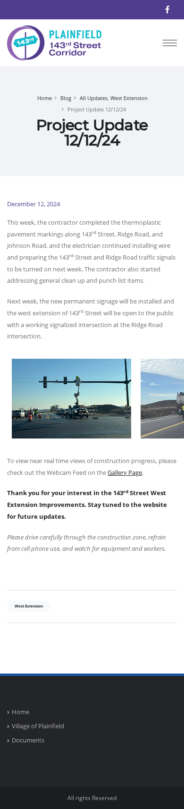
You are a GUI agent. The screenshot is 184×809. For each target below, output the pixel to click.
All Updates (94, 97)
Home (44, 97)
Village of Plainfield (38, 726)
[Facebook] (167, 9)
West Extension (129, 97)
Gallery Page (125, 472)
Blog (65, 97)
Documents (28, 740)
